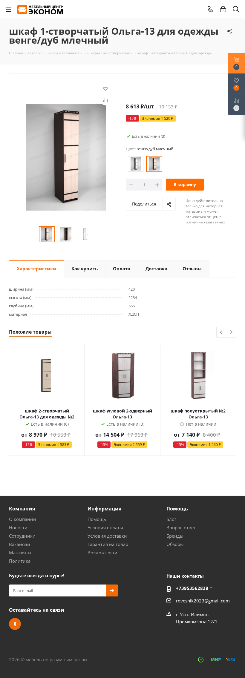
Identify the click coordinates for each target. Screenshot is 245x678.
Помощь (97, 519)
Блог (171, 519)
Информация (104, 508)
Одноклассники (15, 624)
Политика (19, 561)
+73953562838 (192, 588)
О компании (22, 519)
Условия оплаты (105, 527)
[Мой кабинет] (223, 9)
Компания (22, 508)
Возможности (102, 553)
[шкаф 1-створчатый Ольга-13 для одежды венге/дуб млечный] (66, 157)
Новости (18, 527)
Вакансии (19, 544)
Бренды (174, 536)
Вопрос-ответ (181, 527)
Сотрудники (22, 536)
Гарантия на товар (108, 544)
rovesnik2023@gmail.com (203, 601)
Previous (221, 332)
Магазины (20, 553)
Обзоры (175, 544)
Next (231, 332)
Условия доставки (107, 536)
